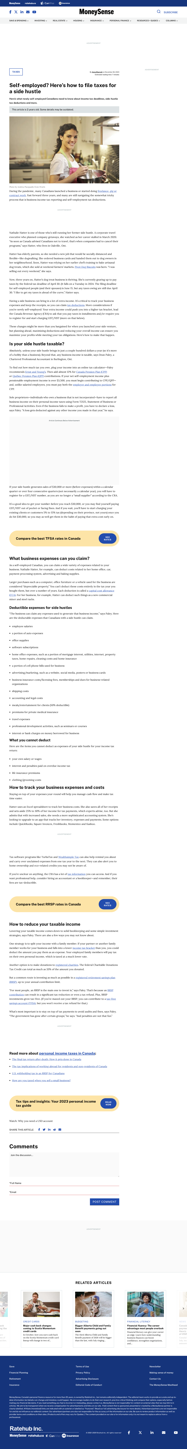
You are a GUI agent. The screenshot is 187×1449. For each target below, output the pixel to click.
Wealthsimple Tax (68, 857)
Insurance (14, 1385)
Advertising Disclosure (87, 1379)
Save (11, 1366)
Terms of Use (82, 1366)
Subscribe (171, 12)
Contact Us (155, 1379)
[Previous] (4, 1309)
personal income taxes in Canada (67, 1053)
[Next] (183, 1309)
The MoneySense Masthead (163, 1385)
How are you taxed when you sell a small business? (41, 1080)
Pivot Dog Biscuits (85, 266)
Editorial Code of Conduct (89, 1385)
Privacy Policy (83, 1372)
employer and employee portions (92, 384)
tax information (77, 874)
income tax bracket (84, 948)
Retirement (15, 1379)
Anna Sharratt (97, 72)
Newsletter (155, 1366)
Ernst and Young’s (35, 371)
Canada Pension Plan (88, 371)
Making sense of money (161, 1372)
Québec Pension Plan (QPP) (28, 376)
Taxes (16, 72)
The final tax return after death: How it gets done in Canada (46, 1059)
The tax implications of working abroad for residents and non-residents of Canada (59, 1066)
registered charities (67, 964)
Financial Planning (18, 1372)
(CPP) (103, 371)
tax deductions (75, 305)
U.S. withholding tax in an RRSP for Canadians (38, 1073)
